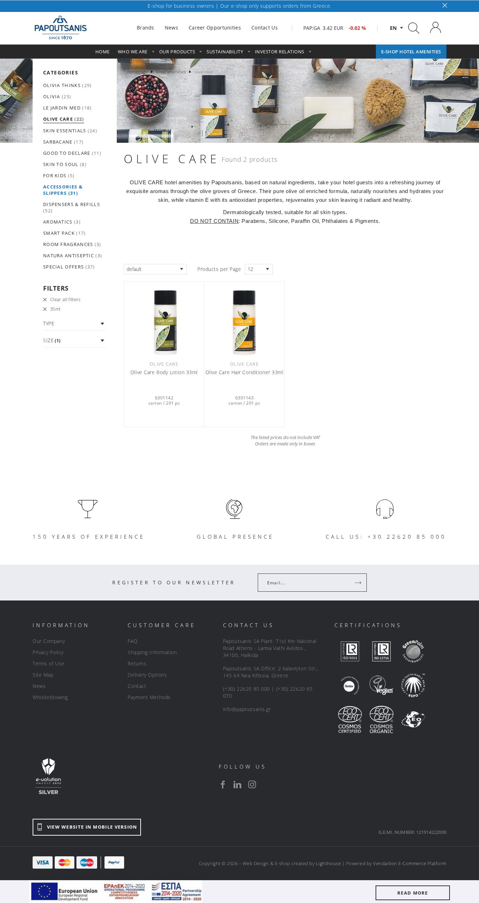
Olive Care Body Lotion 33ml (164, 372)
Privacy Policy (48, 652)
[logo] (61, 28)
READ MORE (412, 893)
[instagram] (252, 784)
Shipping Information (152, 652)
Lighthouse (328, 863)
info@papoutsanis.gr (247, 709)
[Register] (358, 582)
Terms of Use (49, 663)
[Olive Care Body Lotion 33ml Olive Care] (164, 320)
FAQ (132, 641)
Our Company (49, 641)
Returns (137, 663)
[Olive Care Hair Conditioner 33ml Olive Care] (244, 320)
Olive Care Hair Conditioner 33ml (244, 372)
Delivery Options (147, 674)
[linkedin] (237, 784)
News (39, 686)
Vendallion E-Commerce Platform (409, 863)
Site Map (43, 674)
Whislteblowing (50, 697)
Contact (137, 686)
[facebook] (223, 784)
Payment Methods (149, 697)
